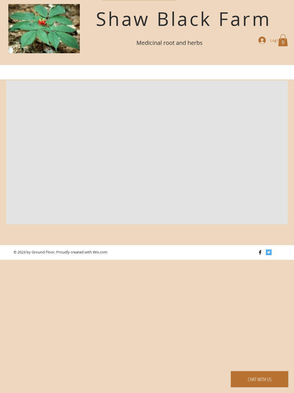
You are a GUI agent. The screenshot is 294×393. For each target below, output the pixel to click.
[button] (283, 40)
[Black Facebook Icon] (260, 252)
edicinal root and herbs (172, 43)
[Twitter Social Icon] (269, 252)
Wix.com (100, 252)
